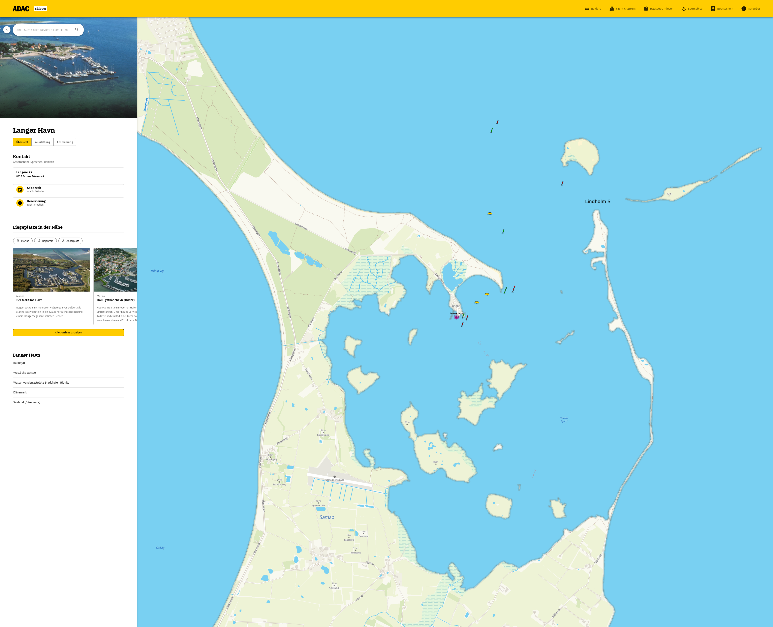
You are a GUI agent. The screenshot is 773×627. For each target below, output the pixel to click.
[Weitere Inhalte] (129, 286)
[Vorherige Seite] (6, 29)
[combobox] (48, 30)
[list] (68, 382)
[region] (386, 313)
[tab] (22, 142)
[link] (68, 363)
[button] (76, 30)
